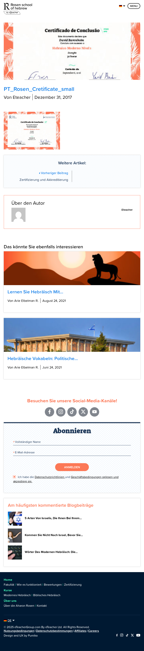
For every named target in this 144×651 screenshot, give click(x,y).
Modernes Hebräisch (17, 595)
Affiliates (80, 631)
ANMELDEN (72, 467)
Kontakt (42, 605)
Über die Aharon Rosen (19, 605)
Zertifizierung (73, 584)
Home (8, 580)
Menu (134, 6)
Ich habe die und (65, 479)
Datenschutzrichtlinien (50, 477)
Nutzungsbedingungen (19, 631)
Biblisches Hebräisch (46, 595)
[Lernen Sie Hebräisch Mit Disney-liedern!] (72, 268)
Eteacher (127, 210)
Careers (93, 631)
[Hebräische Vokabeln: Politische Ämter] (72, 335)
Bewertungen (53, 584)
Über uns (10, 601)
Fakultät (9, 584)
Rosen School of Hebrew (19, 8)
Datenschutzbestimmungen (54, 631)
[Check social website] (117, 635)
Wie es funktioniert (29, 584)
